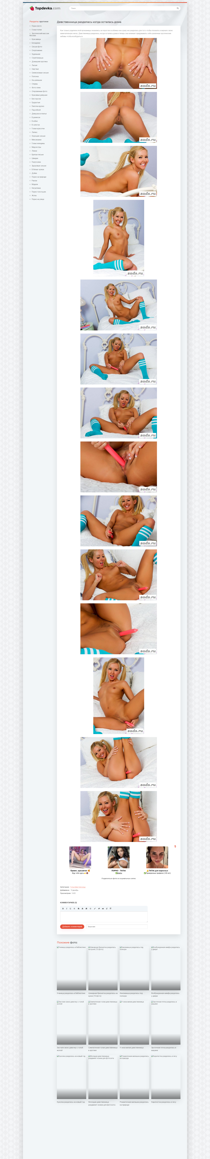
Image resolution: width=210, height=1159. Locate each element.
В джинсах (36, 117)
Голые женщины (38, 143)
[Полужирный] (63, 908)
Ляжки (34, 151)
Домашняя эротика (39, 62)
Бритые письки (38, 155)
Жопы (34, 195)
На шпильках (37, 80)
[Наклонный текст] (66, 908)
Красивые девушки (39, 95)
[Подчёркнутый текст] (70, 908)
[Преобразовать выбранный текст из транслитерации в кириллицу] (106, 908)
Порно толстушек (39, 192)
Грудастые (36, 102)
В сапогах (36, 125)
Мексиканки (36, 140)
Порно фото (37, 26)
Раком (34, 181)
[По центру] (82, 908)
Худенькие (36, 54)
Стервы (35, 84)
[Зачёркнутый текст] (74, 908)
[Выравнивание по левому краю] (78, 908)
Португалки (36, 162)
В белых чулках (38, 169)
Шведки (35, 158)
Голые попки (37, 30)
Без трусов (36, 99)
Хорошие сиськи (38, 136)
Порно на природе (39, 177)
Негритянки (36, 188)
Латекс (34, 132)
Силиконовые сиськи (40, 73)
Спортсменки (37, 50)
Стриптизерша (37, 58)
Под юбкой (36, 110)
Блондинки (36, 43)
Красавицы (36, 39)
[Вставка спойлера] (110, 908)
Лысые (34, 65)
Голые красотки (38, 129)
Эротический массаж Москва (39, 34)
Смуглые (35, 69)
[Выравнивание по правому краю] (86, 908)
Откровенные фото (39, 91)
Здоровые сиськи (39, 166)
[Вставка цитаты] (103, 908)
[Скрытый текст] (99, 908)
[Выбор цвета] (94, 908)
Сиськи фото (37, 47)
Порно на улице (38, 199)
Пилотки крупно (38, 106)
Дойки (34, 173)
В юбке (35, 121)
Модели (35, 184)
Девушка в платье (39, 114)
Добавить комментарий (72, 927)
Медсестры (36, 147)
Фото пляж (36, 88)
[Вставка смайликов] (90, 908)
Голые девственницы (78, 887)
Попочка (35, 76)
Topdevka (47, 8)
